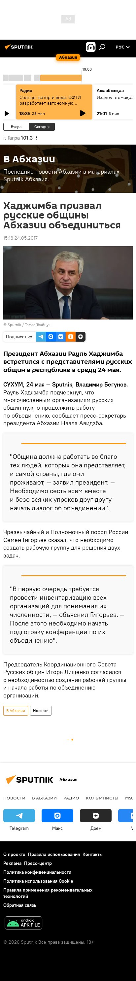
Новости (41, 710)
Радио (25, 90)
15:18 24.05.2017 (20, 238)
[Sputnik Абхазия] (19, 49)
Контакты (93, 854)
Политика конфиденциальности (37, 872)
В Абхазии (15, 710)
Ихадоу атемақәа (115, 97)
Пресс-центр (38, 863)
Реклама (12, 863)
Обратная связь (19, 905)
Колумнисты (102, 798)
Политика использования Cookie (38, 881)
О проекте (14, 854)
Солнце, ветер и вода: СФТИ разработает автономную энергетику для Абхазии (50, 103)
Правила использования (54, 854)
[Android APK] (23, 923)
